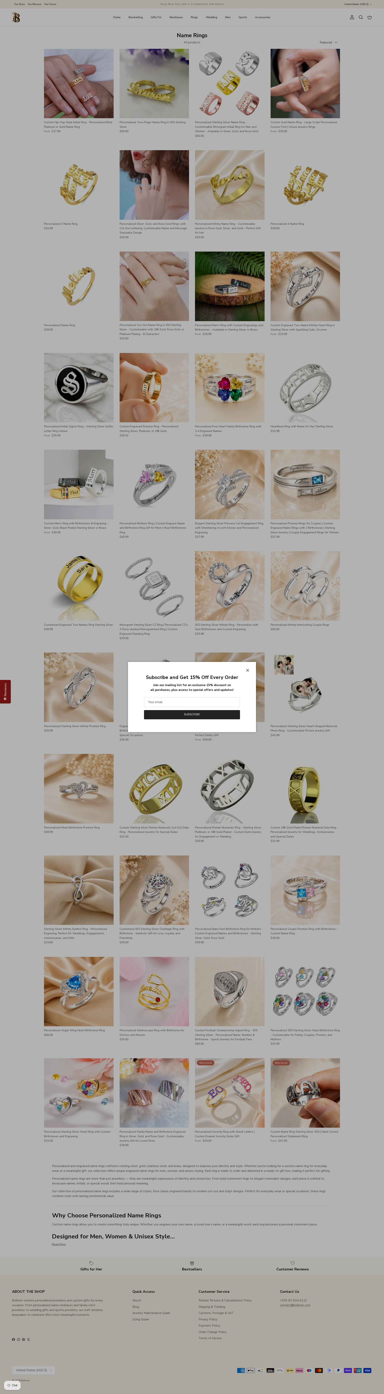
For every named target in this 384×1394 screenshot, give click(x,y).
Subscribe (192, 714)
